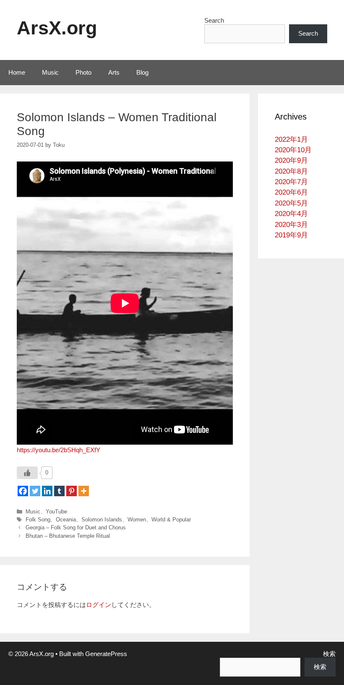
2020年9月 (291, 160)
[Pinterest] (71, 491)
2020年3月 (291, 225)
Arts (114, 72)
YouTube (56, 511)
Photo (83, 72)
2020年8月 (291, 171)
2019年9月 (291, 235)
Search (214, 20)
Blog (142, 72)
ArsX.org (57, 28)
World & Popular (171, 519)
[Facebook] (23, 491)
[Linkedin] (47, 491)
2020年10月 (293, 150)
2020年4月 (291, 214)
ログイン (98, 604)
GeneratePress (106, 653)
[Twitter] (35, 491)
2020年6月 (291, 192)
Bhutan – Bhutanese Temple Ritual (68, 536)
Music (50, 72)
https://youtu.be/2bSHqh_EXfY (58, 449)
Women (137, 519)
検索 (329, 653)
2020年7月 (291, 182)
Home (16, 72)
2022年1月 (291, 139)
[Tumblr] (59, 491)
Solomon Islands (101, 519)
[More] (83, 491)
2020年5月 (291, 203)
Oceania (66, 519)
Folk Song (38, 519)
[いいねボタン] (27, 472)
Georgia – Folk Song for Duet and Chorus (76, 527)
